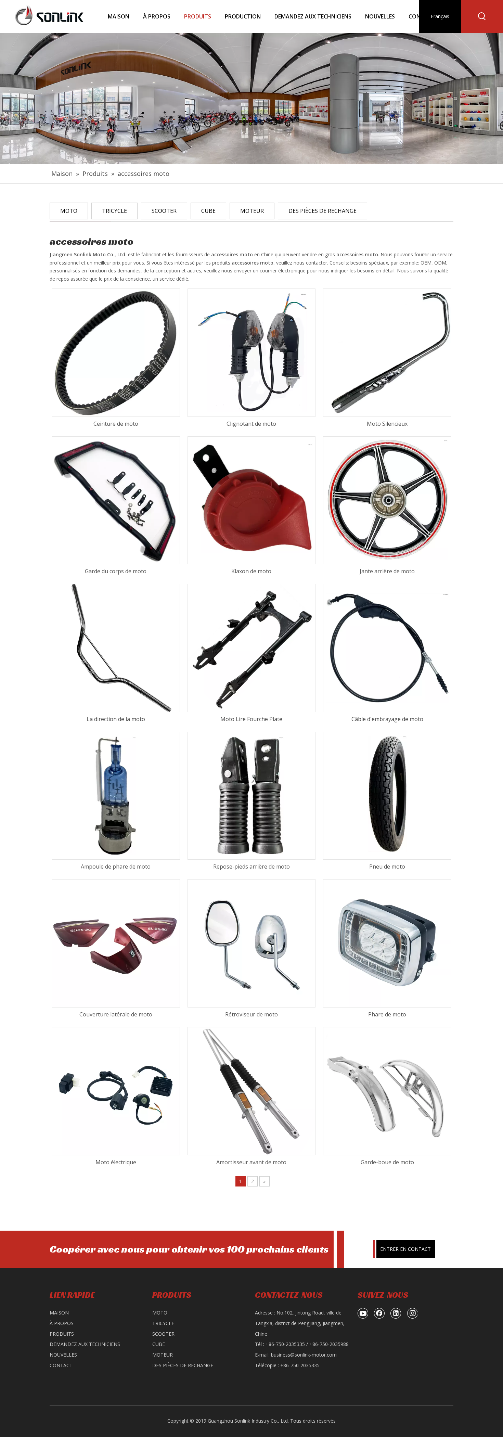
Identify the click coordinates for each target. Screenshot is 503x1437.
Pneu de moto (387, 866)
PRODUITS (62, 1334)
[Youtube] (363, 1313)
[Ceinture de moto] (116, 352)
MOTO (68, 211)
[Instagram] (412, 1313)
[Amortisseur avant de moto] (251, 1090)
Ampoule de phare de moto (116, 866)
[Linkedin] (395, 1313)
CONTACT (61, 1365)
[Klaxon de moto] (251, 499)
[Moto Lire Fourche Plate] (251, 647)
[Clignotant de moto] (251, 352)
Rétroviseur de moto (251, 1014)
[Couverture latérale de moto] (116, 943)
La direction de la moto (116, 719)
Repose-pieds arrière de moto (251, 866)
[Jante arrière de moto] (387, 499)
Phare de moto (387, 1014)
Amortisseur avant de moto (251, 1162)
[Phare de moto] (387, 943)
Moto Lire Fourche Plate (251, 719)
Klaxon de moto (251, 571)
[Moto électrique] (116, 1090)
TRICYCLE (114, 211)
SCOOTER (164, 211)
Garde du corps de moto (115, 571)
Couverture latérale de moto (115, 1014)
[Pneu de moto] (387, 795)
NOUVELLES (63, 1354)
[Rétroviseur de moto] (251, 943)
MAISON (59, 1312)
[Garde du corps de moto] (116, 499)
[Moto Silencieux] (387, 352)
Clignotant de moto (251, 423)
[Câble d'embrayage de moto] (387, 647)
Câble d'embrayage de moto (387, 719)
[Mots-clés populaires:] (482, 16)
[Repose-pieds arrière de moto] (251, 795)
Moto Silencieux (387, 423)
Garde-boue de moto (387, 1162)
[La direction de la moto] (116, 647)
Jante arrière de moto (387, 571)
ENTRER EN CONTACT (405, 1249)
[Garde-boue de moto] (387, 1090)
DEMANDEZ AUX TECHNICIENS (85, 1344)
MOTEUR (252, 211)
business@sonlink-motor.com (304, 1354)
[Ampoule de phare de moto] (116, 795)
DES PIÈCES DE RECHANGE (322, 211)
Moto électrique (115, 1162)
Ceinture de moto (115, 423)
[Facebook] (379, 1313)
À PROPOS (62, 1323)
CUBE (208, 211)
